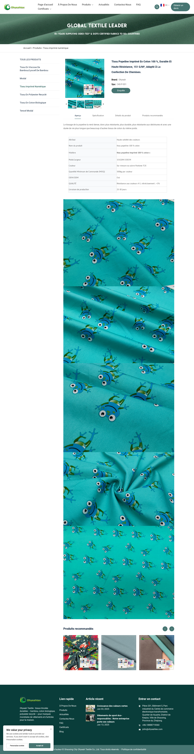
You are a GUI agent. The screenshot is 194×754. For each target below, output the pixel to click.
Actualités (104, 4)
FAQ (138, 4)
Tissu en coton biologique (33, 102)
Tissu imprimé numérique (55, 48)
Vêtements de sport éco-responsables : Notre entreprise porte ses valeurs (113, 718)
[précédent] (66, 104)
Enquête (121, 90)
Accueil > (27, 48)
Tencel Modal (26, 110)
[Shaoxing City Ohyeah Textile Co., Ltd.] (18, 7)
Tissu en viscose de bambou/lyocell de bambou (34, 69)
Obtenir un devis (178, 7)
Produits (86, 4)
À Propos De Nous (67, 4)
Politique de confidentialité (133, 749)
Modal (23, 78)
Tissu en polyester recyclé (33, 94)
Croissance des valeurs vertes (112, 706)
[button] (165, 628)
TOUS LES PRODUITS (30, 59)
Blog (61, 731)
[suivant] (103, 104)
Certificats (43, 8)
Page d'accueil (45, 4)
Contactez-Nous (122, 4)
